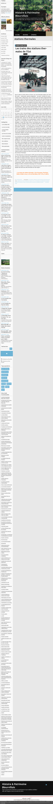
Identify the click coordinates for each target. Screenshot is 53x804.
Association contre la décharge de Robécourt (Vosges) (6, 449)
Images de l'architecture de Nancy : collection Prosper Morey (6, 575)
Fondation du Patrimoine (6, 426)
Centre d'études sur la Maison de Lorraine (5, 558)
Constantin (4, 204)
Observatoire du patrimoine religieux (6, 417)
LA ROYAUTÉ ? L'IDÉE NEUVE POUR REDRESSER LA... (6, 64)
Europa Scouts (4, 539)
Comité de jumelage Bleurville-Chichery (5, 398)
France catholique (5, 705)
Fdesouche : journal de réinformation (6, 697)
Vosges (7, 386)
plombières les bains (39, 182)
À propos (33, 34)
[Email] (7, 353)
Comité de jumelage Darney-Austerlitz (6, 452)
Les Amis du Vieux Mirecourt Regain (6, 753)
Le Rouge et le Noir (5, 710)
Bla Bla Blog (4, 87)
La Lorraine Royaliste (5, 541)
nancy (3, 386)
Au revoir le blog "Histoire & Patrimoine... (5, 273)
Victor (2, 243)
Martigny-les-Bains (5, 470)
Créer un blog (24, 798)
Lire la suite (8, 13)
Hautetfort (29, 798)
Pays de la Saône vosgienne (4, 555)
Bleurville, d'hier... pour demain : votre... (6, 283)
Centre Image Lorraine (6, 714)
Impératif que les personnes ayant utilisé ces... (6, 76)
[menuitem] (17, 33)
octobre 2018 (4, 43)
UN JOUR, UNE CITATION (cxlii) (5, 72)
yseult (2, 185)
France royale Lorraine (6, 651)
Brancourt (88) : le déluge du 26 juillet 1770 (6, 236)
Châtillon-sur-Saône (5, 747)
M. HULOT (3, 234)
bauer (2, 155)
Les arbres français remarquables (5, 482)
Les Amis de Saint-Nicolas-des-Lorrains (6, 642)
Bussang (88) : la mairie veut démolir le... (6, 157)
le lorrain (3, 194)
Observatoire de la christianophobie (5, 546)
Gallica (2, 774)
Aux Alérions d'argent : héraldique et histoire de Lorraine (6, 523)
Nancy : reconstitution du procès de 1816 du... (6, 245)
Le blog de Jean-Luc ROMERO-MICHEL (6, 79)
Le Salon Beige (4, 414)
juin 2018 (3, 51)
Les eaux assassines (5, 86)
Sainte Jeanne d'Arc (5, 646)
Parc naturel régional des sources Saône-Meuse (6, 756)
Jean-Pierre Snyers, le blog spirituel (6, 622)
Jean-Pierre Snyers (6, 165)
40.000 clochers (4, 424)
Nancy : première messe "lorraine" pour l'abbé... (6, 187)
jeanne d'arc (4, 377)
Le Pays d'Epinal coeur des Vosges (6, 529)
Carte (2, 253)
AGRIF (2, 712)
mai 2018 (3, 53)
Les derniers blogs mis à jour (18, 799)
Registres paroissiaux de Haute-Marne (6, 721)
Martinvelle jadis (4, 625)
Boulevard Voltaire (5, 644)
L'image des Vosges (6, 308)
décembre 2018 (4, 40)
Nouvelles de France (5, 700)
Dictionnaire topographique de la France (6, 649)
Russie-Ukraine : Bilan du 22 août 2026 (6, 102)
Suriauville (3, 543)
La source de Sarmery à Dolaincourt (6, 571)
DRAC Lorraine (4, 680)
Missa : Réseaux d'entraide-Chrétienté (5, 691)
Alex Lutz (3, 98)
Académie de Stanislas (6, 520)
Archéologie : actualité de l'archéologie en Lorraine (6, 535)
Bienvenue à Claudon (5, 445)
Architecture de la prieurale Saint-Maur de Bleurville (6, 401)
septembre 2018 (4, 45)
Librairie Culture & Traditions (5, 654)
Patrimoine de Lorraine (6, 508)
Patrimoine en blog (5, 411)
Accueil (17, 34)
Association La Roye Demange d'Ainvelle (6, 503)
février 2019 (4, 36)
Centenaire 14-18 (5, 582)
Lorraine (3, 383)
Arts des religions (5, 765)
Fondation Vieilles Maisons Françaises (6, 608)
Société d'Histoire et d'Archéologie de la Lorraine (5, 619)
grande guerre (5, 374)
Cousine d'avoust (5, 93)
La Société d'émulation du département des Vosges (6, 750)
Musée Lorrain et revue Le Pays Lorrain (6, 462)
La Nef (2, 615)
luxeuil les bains (26, 182)
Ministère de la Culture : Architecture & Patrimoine (6, 579)
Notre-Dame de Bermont (6, 484)
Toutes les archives (5, 55)
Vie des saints (4, 613)
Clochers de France (5, 423)
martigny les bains (18, 182)
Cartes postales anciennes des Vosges (5, 595)
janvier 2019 (4, 38)
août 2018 (3, 47)
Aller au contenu (4, 1)
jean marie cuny (5, 371)
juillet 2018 (3, 49)
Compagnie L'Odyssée (6, 412)
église (3, 389)
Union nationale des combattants (5, 759)
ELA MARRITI (6, 69)
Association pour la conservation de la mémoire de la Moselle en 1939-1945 (6, 668)
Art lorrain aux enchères (6, 742)
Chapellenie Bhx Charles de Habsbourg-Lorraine (6, 631)
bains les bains (32, 182)
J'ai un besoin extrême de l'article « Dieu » (6, 82)
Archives (25, 34)
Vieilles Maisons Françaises (4, 479)
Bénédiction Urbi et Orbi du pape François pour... (6, 206)
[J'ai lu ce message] (51, 801)
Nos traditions (5, 141)
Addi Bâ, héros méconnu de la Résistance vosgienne (6, 739)
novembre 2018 (4, 41)
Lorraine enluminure (5, 682)
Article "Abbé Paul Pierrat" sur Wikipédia (6, 468)
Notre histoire (5, 143)
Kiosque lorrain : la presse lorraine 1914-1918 (6, 732)
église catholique (5, 369)
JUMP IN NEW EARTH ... (6, 68)
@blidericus (3, 3)
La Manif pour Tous (5, 709)
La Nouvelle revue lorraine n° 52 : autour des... (6, 317)
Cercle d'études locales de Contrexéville (6, 517)
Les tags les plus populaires (35, 799)
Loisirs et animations (6, 136)
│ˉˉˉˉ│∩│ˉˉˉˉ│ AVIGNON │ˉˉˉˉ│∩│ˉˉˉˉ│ (6, 95)
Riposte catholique (5, 584)
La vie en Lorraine (5, 127)
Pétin (2, 226)
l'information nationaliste (6, 103)
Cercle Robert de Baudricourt (4, 660)
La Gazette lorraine (5, 439)
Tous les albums (9, 30)
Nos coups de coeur (6, 138)
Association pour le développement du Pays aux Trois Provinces (6, 433)
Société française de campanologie (5, 703)
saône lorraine (5, 380)
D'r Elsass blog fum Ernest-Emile (6, 98)
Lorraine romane (4, 589)
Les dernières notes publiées (26, 799)
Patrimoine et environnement (4, 565)
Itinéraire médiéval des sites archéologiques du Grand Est (6, 677)
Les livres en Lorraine (6, 133)
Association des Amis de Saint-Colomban (6, 506)
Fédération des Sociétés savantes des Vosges (6, 500)
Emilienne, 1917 (5, 291)
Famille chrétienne (5, 707)
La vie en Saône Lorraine (5, 130)
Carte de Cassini (4, 526)
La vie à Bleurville (5, 124)
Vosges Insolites (4, 636)
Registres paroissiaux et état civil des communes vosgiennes (6, 490)
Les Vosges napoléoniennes (4, 728)
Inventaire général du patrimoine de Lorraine (6, 568)
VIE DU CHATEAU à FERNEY (6, 83)
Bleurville (9, 383)
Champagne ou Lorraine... (6, 602)
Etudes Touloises (5, 537)
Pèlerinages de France (6, 597)
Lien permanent (19, 179)
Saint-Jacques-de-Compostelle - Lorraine (6, 549)
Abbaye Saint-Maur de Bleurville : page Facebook (6, 673)
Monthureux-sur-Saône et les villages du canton (6, 465)
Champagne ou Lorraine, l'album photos (6, 628)
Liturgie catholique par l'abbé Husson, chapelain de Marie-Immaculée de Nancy (6, 474)
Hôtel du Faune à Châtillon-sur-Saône (6, 514)
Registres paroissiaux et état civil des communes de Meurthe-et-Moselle (6, 718)
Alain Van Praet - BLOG (6, 73)
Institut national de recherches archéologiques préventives (6, 442)
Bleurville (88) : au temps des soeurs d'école (6, 326)
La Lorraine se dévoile (6, 486)
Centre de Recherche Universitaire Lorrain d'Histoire (6, 768)
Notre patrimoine (5, 146)
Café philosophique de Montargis (6, 91)
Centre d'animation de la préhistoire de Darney (6, 600)
